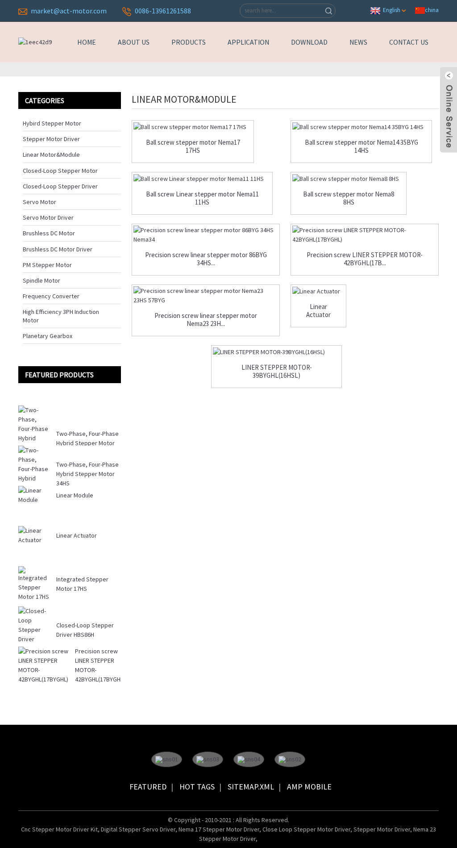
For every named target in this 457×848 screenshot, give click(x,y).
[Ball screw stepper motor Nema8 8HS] (348, 179)
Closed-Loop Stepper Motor (60, 171)
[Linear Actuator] (318, 291)
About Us (134, 42)
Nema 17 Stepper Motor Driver (219, 829)
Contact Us (408, 42)
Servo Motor (39, 202)
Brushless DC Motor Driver (57, 249)
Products (188, 42)
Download (309, 42)
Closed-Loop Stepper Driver (60, 186)
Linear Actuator (76, 535)
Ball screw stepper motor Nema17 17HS (193, 146)
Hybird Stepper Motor (52, 123)
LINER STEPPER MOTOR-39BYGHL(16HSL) (276, 371)
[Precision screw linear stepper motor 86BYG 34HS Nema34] (205, 235)
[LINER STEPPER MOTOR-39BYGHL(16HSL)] (276, 352)
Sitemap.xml (251, 786)
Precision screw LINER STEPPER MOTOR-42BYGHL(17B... (365, 259)
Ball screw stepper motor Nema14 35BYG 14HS (361, 146)
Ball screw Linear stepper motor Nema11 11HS (202, 198)
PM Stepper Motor (47, 265)
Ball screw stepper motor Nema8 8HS (348, 198)
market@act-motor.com (69, 10)
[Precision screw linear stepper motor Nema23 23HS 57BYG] (205, 295)
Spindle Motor (41, 280)
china (432, 10)
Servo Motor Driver (48, 217)
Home (86, 42)
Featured (147, 786)
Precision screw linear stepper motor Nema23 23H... (205, 320)
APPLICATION (248, 42)
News (358, 42)
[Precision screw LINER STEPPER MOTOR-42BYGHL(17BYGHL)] (364, 235)
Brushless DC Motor (49, 233)
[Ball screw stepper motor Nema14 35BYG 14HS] (361, 127)
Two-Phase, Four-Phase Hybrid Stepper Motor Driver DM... (87, 443)
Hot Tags (197, 786)
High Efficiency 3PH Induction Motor (61, 316)
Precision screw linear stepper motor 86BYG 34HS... (206, 259)
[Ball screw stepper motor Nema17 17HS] (192, 127)
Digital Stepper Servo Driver (138, 829)
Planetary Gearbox (47, 336)
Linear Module (74, 495)
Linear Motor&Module (51, 154)
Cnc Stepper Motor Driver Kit (59, 829)
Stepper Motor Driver (51, 139)
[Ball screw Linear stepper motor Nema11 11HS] (202, 179)
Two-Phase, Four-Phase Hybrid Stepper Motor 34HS (87, 473)
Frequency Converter (51, 296)
